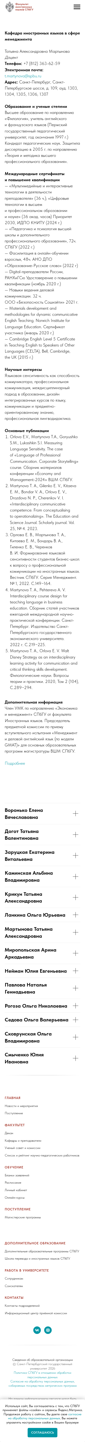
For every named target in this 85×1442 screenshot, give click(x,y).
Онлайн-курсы (15, 1197)
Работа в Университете (27, 1270)
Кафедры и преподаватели (23, 1140)
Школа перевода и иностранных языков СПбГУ (37, 1258)
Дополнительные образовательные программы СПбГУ (42, 1251)
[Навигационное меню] (77, 7)
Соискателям (14, 1286)
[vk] (37, 1330)
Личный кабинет (16, 1190)
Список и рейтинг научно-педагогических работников (42, 1155)
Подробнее (15, 763)
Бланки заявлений (17, 1175)
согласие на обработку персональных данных (45, 1416)
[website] (48, 1330)
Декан (9, 1133)
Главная (13, 1098)
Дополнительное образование (35, 1243)
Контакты (14, 1297)
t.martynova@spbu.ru (23, 75)
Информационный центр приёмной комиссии (36, 1313)
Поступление (14, 1113)
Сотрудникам (14, 1278)
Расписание (13, 1182)
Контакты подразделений (22, 1305)
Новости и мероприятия (21, 1106)
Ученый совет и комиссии (22, 1148)
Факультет (15, 1125)
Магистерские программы (23, 1217)
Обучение (14, 1167)
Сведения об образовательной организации (42, 1360)
